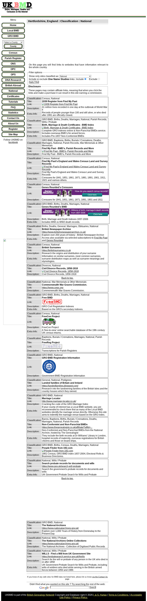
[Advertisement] (86, 7)
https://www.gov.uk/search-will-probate (61, 466)
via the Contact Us (100, 577)
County (13, 46)
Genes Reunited (54, 240)
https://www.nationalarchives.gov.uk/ (60, 528)
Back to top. (67, 278)
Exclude (93, 79)
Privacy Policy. (80, 597)
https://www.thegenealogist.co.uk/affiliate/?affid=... (67, 427)
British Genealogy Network (40, 595)
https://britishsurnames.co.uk (56, 250)
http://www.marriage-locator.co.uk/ (59, 401)
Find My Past (100, 238)
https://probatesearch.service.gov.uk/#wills (63, 556)
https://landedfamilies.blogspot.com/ (60, 386)
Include (80, 79)
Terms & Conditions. (118, 595)
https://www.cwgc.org (52, 287)
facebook (13, 142)
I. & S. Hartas (100, 595)
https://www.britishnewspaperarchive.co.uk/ (64, 232)
